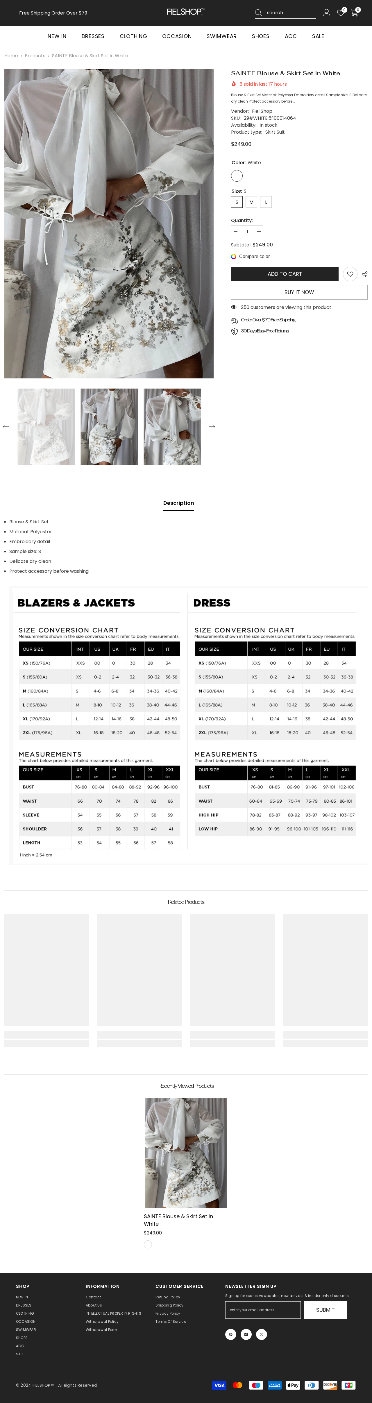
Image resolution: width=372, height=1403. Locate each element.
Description (178, 503)
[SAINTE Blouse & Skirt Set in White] (186, 1153)
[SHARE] (362, 274)
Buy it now (299, 292)
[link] (350, 274)
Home (11, 55)
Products (35, 55)
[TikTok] (246, 1334)
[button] (6, 426)
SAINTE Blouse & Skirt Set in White (178, 1220)
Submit (325, 1309)
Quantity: (242, 220)
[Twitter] (261, 1334)
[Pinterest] (230, 1334)
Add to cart (285, 274)
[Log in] (326, 13)
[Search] (285, 13)
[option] (109, 224)
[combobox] (291, 12)
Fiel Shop (262, 111)
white (148, 1244)
